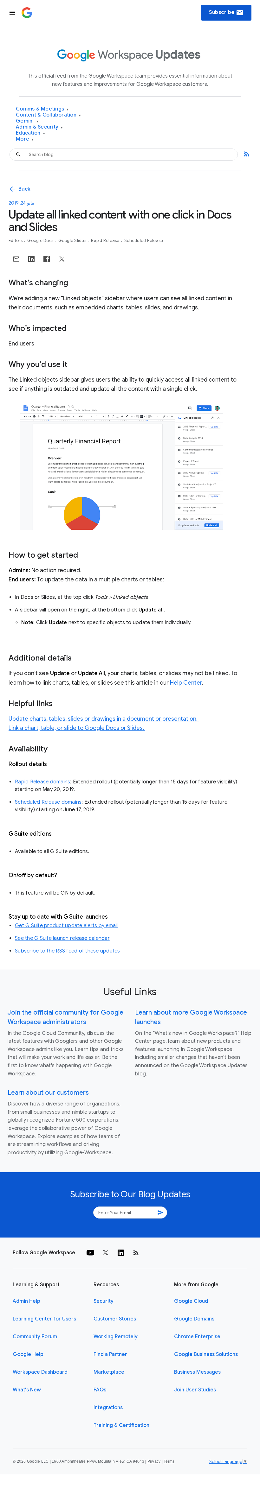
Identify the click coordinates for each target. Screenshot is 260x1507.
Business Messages (197, 1372)
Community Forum (35, 1336)
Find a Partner (110, 1354)
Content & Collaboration (48, 115)
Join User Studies (195, 1390)
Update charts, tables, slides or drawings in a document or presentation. (104, 718)
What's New (27, 1390)
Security (104, 1301)
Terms (169, 1461)
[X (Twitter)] (105, 1252)
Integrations (108, 1407)
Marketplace (109, 1372)
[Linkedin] (120, 1252)
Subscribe (226, 12)
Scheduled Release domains (48, 802)
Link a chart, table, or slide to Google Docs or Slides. (77, 728)
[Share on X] (61, 259)
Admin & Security (39, 127)
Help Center (186, 682)
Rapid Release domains (42, 782)
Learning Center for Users (44, 1319)
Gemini (27, 121)
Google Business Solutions (206, 1354)
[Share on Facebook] (46, 259)
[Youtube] (90, 1252)
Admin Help (26, 1301)
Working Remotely (116, 1336)
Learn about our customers (48, 1093)
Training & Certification (121, 1425)
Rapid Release (105, 240)
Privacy (154, 1461)
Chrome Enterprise (197, 1336)
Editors (16, 240)
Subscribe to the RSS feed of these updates (67, 951)
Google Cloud (191, 1301)
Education (30, 133)
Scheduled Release (143, 240)
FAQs (100, 1390)
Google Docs (40, 240)
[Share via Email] (16, 259)
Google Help (28, 1354)
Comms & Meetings (42, 109)
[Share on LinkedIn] (31, 259)
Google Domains (194, 1319)
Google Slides (73, 240)
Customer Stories (115, 1319)
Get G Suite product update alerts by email (66, 925)
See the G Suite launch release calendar (62, 938)
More (25, 139)
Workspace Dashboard (40, 1372)
